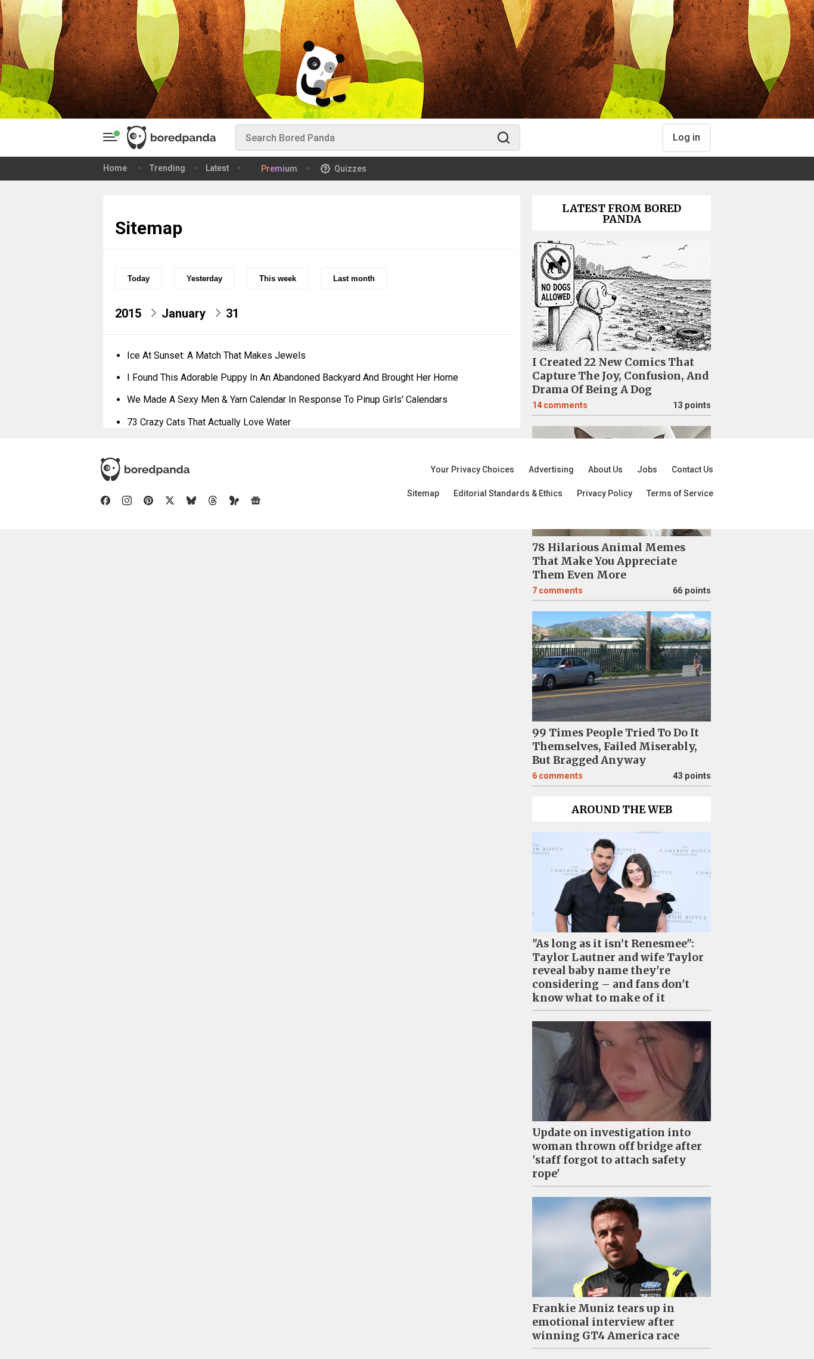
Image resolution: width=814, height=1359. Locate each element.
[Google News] (255, 500)
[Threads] (213, 500)
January (183, 313)
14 (560, 405)
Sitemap (423, 493)
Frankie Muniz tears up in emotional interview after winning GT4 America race (605, 1322)
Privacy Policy (604, 493)
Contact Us (692, 469)
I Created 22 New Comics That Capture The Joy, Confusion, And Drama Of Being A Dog (620, 376)
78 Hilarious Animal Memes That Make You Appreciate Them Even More (608, 561)
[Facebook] (105, 500)
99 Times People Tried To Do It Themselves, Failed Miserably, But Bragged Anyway (615, 746)
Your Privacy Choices (472, 469)
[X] (170, 500)
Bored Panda (145, 469)
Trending (167, 168)
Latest (217, 168)
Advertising (551, 469)
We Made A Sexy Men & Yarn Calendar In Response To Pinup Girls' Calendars (287, 399)
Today (139, 278)
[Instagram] (127, 500)
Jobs (647, 469)
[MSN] (234, 500)
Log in (686, 137)
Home (115, 168)
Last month (354, 278)
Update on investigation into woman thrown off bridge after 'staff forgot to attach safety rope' (617, 1153)
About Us (605, 469)
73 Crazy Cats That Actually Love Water (209, 422)
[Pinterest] (148, 500)
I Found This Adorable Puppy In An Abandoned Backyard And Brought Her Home (292, 377)
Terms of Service (680, 493)
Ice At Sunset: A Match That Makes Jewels (216, 355)
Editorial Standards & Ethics (508, 493)
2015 (128, 313)
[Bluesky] (191, 500)
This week (277, 278)
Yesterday (204, 278)
